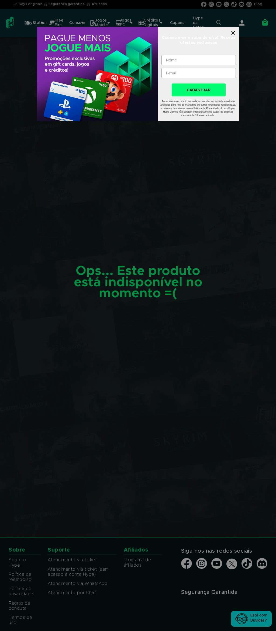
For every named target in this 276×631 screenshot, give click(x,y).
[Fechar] (233, 33)
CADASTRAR (199, 90)
